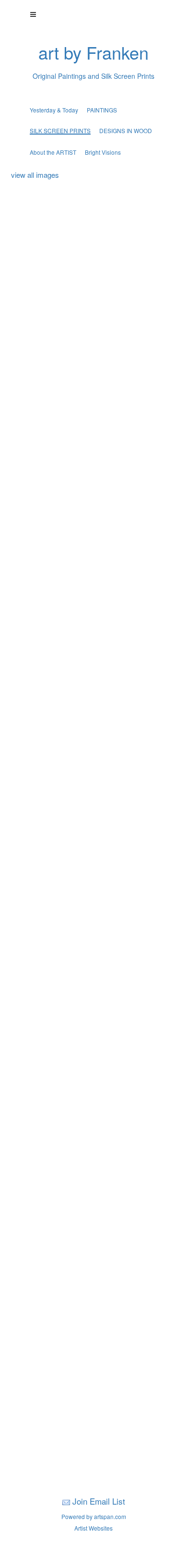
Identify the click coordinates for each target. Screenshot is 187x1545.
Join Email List (98, 1501)
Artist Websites (93, 1528)
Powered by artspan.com (93, 1516)
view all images (35, 175)
